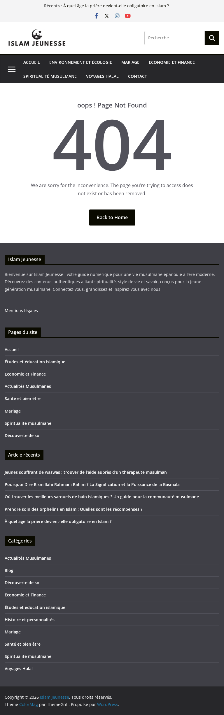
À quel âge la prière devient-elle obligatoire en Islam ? (58, 521)
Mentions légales (21, 310)
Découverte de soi (23, 435)
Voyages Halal (102, 76)
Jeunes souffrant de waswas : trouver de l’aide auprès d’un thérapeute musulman (86, 472)
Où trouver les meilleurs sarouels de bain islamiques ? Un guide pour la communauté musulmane (102, 496)
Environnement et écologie (80, 62)
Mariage (130, 62)
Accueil (31, 62)
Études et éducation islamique (35, 361)
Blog (9, 570)
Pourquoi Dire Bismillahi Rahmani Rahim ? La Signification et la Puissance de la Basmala (92, 484)
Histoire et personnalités (30, 619)
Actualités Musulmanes (28, 386)
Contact (137, 76)
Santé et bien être (23, 398)
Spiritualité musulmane (50, 76)
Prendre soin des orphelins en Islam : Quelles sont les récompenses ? (73, 509)
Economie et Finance (172, 62)
